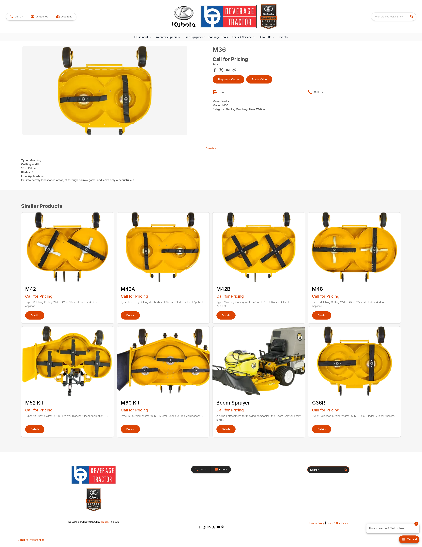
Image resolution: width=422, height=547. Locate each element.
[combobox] (393, 17)
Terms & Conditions (337, 523)
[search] (412, 16)
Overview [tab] (211, 148)
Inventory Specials (168, 37)
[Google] (222, 527)
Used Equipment (194, 37)
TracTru (105, 521)
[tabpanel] (115, 91)
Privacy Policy (316, 523)
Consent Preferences (31, 539)
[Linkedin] (209, 527)
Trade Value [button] (259, 79)
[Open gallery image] (104, 90)
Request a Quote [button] (228, 79)
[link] (64, 17)
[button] (16, 17)
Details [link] (35, 315)
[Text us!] (409, 539)
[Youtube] (218, 527)
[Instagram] (204, 527)
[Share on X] (221, 70)
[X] (213, 527)
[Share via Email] (228, 70)
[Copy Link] (234, 70)
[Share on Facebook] (215, 70)
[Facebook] (199, 527)
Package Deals (218, 37)
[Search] (345, 469)
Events (283, 37)
